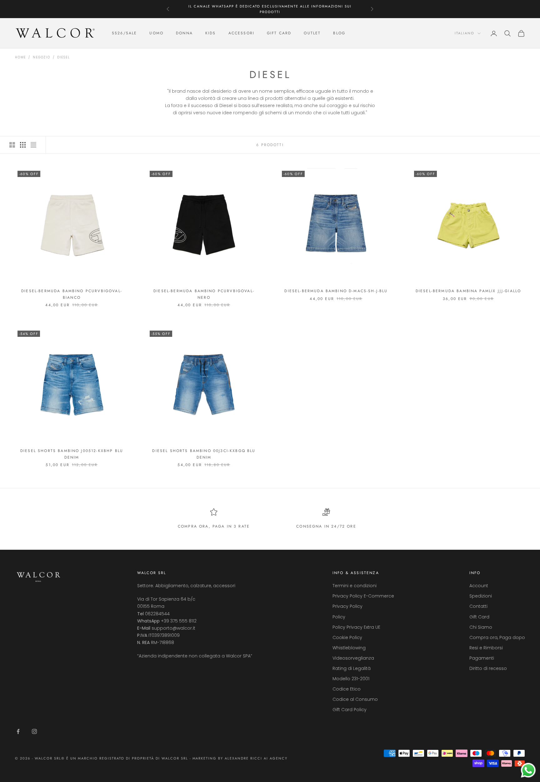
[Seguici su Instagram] (34, 731)
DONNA (184, 33)
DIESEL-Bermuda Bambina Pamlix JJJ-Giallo (468, 291)
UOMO (156, 33)
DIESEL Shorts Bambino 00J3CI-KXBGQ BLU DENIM (203, 454)
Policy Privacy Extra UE (356, 627)
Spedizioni (480, 596)
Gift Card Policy (349, 709)
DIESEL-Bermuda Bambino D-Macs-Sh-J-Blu (336, 291)
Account (478, 586)
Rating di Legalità (351, 668)
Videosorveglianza (353, 658)
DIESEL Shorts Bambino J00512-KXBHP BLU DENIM (71, 454)
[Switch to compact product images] (33, 144)
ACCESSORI (241, 33)
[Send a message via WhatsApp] (528, 770)
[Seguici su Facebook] (18, 731)
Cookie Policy (347, 637)
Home (20, 57)
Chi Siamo (480, 627)
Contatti (478, 606)
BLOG (339, 33)
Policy (338, 617)
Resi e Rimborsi (486, 648)
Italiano (464, 33)
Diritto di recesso (488, 668)
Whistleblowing (349, 648)
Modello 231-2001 (350, 679)
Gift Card (479, 617)
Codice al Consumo (355, 699)
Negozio (41, 57)
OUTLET (312, 33)
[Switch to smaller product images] (23, 144)
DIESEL (63, 57)
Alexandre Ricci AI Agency (256, 758)
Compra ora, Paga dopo (497, 637)
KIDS (210, 33)
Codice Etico (346, 689)
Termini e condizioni (354, 586)
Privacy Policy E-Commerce (363, 596)
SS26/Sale (124, 33)
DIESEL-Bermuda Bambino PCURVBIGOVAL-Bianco (71, 294)
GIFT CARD (279, 33)
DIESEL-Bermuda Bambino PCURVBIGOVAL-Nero (203, 294)
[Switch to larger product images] (12, 144)
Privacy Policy (347, 606)
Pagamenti (481, 658)
